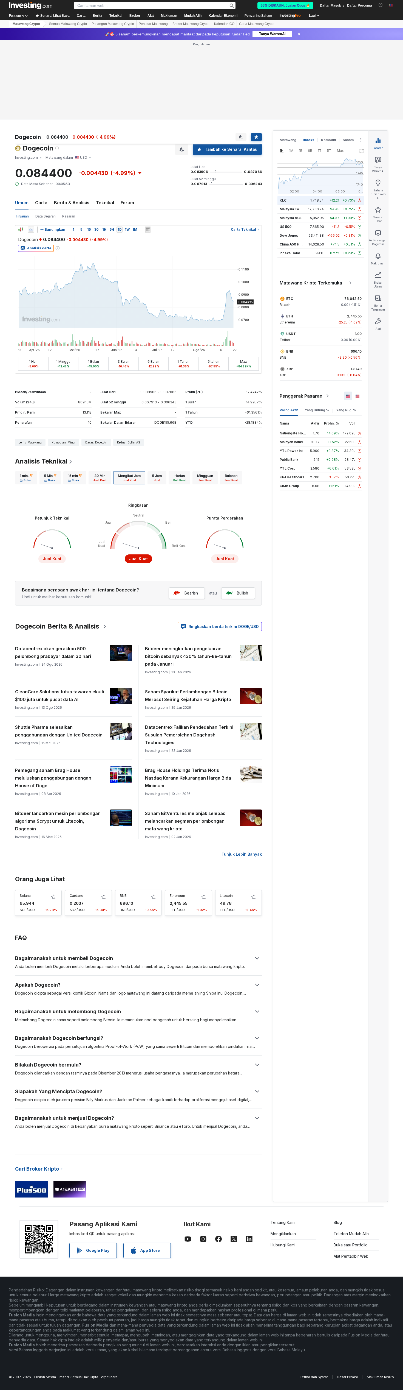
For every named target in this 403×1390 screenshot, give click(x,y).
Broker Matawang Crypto (190, 24)
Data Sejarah (45, 216)
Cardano (76, 896)
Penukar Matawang (153, 24)
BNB (123, 896)
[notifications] (381, 5)
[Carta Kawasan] (31, 230)
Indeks (308, 140)
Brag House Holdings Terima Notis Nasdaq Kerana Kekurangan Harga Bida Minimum (188, 777)
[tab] (26, 477)
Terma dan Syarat (314, 1377)
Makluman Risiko (380, 1377)
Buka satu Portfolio (351, 1245)
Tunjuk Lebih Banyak (242, 854)
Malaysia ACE (291, 218)
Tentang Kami (283, 1222)
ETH (289, 316)
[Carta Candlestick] (21, 230)
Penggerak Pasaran (301, 396)
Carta (41, 202)
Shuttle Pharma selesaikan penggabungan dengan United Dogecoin (59, 731)
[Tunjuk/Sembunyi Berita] (148, 230)
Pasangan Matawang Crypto (113, 24)
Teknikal (105, 202)
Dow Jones (289, 235)
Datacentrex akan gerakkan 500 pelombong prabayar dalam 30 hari (53, 652)
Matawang (288, 140)
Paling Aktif (289, 410)
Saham (348, 140)
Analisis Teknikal (41, 461)
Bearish (191, 593)
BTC (289, 299)
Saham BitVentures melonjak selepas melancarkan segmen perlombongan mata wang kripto (185, 821)
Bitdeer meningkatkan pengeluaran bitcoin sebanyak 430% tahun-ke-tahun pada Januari (188, 656)
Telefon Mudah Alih (351, 1233)
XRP (289, 369)
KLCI (283, 200)
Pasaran (68, 216)
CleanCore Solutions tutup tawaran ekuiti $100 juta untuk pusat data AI (59, 695)
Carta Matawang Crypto (256, 24)
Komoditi (328, 140)
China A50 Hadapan (295, 244)
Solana (25, 896)
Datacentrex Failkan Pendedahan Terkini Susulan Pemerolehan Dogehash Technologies (189, 734)
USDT (291, 334)
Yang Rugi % (346, 410)
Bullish (242, 593)
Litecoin (226, 896)
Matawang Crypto (26, 24)
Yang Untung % (317, 410)
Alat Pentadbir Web (351, 1256)
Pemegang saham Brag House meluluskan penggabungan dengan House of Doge (53, 777)
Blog (338, 1222)
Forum (127, 202)
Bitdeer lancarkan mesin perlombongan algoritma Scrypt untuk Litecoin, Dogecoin (58, 821)
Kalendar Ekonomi (223, 16)
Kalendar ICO (224, 24)
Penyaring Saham (258, 16)
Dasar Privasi (347, 1377)
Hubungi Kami (283, 1245)
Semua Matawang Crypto (68, 24)
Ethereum (177, 896)
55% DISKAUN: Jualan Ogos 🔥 (285, 5)
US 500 (285, 227)
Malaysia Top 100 (294, 209)
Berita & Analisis (71, 202)
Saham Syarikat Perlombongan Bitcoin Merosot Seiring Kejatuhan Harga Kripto (188, 695)
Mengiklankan (283, 1233)
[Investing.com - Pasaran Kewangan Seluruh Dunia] (30, 5)
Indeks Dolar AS (293, 253)
